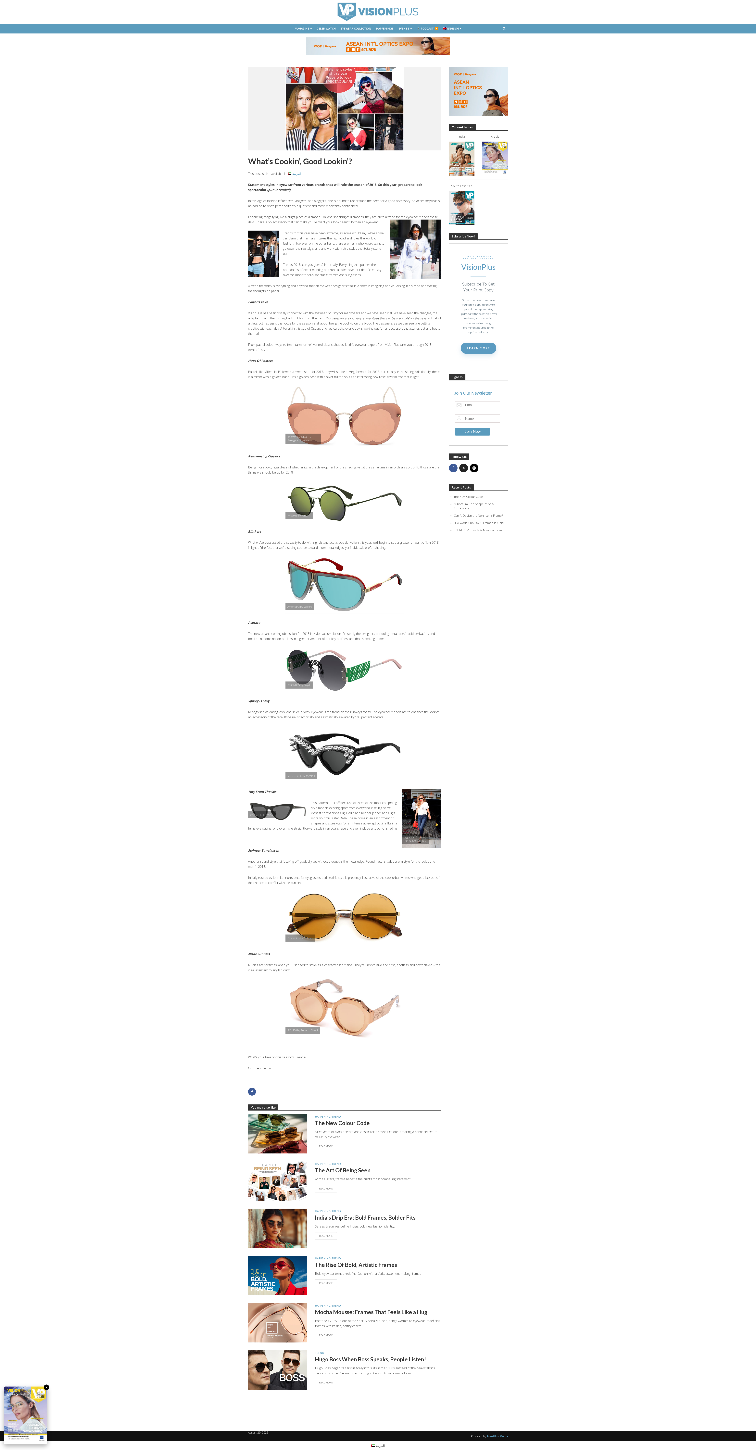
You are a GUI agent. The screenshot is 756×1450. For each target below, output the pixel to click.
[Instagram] (474, 468)
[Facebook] (453, 468)
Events (403, 28)
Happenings (384, 28)
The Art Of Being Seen (343, 1170)
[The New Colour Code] (277, 1133)
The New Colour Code (342, 1123)
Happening (323, 1116)
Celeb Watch (326, 28)
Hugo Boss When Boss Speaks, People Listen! (370, 1359)
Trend (336, 1116)
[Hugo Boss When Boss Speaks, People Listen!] (277, 1369)
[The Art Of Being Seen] (277, 1180)
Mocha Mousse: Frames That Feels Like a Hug (371, 1312)
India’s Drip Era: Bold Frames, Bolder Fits (365, 1217)
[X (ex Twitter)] (463, 468)
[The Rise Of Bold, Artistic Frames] (277, 1275)
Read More (326, 1146)
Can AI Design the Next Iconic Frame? (478, 515)
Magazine (302, 28)
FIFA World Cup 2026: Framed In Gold (479, 523)
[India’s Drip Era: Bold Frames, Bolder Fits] (277, 1228)
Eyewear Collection (356, 28)
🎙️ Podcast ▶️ (427, 28)
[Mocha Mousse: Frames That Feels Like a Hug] (277, 1322)
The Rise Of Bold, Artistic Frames (356, 1264)
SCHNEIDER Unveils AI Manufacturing (478, 530)
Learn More (478, 348)
